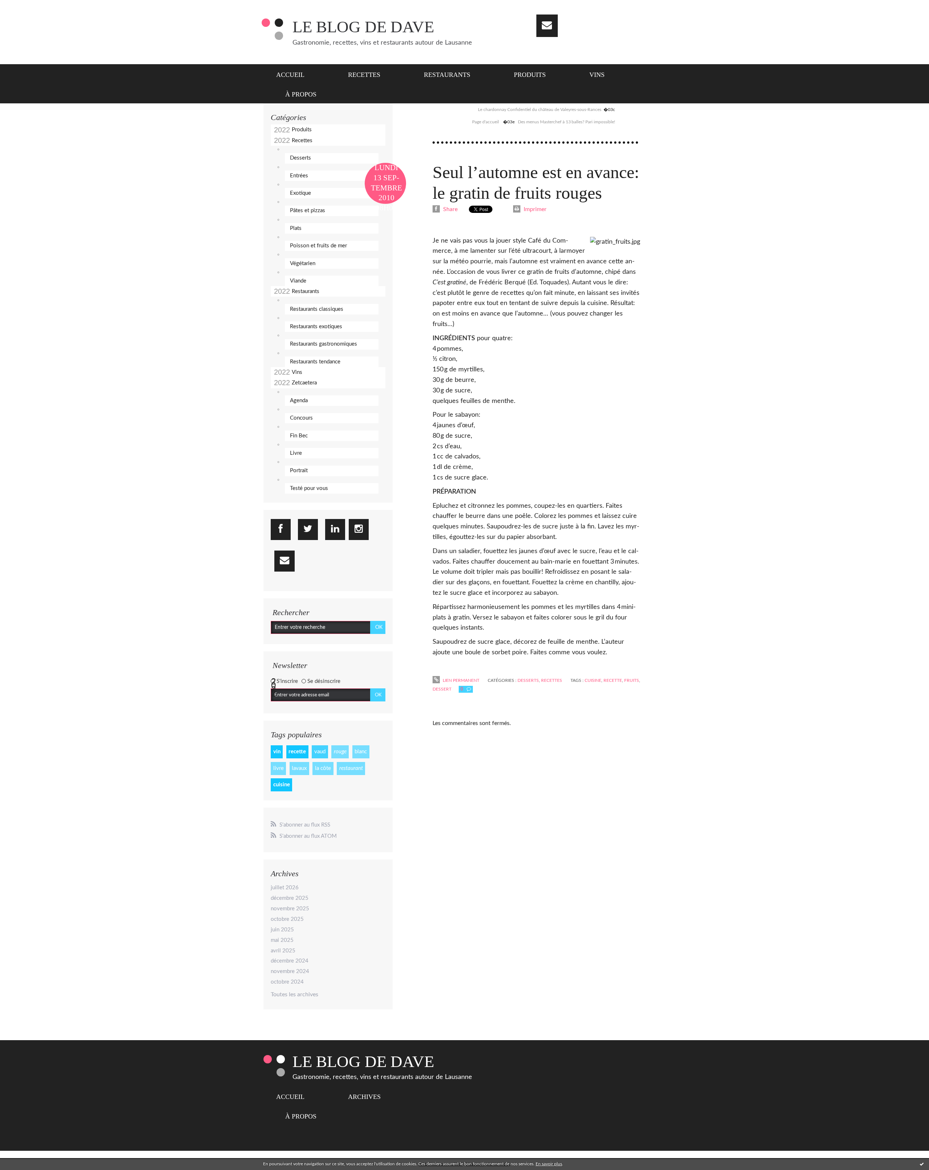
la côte (323, 768)
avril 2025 (283, 950)
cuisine (281, 784)
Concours (301, 418)
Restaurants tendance (315, 361)
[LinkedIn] (335, 529)
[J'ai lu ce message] (922, 1164)
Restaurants (447, 74)
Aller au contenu (25, 6)
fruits (631, 680)
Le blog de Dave (363, 27)
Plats (296, 228)
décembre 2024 (289, 961)
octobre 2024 (287, 982)
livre (278, 768)
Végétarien (302, 263)
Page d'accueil (485, 122)
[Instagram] (359, 529)
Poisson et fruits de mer (318, 245)
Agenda (299, 400)
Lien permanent (460, 680)
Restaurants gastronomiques (323, 344)
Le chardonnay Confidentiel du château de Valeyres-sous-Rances (539, 109)
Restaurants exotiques (316, 326)
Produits (530, 74)
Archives (364, 1096)
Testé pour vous (309, 488)
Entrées (299, 175)
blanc (361, 751)
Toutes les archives (294, 994)
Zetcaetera (304, 383)
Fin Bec (299, 435)
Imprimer (534, 209)
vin (277, 751)
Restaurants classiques (316, 309)
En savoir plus (549, 1164)
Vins (597, 74)
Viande (298, 281)
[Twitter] (308, 529)
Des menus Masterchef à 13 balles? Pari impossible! (566, 122)
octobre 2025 (287, 919)
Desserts (300, 158)
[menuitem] (294, 74)
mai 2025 (282, 940)
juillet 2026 (285, 887)
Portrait (299, 470)
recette (297, 751)
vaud (320, 751)
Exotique (300, 193)
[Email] (547, 26)
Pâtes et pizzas (307, 210)
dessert (442, 689)
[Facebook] (281, 529)
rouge (340, 751)
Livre (296, 453)
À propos (300, 94)
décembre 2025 (289, 898)
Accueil (290, 74)
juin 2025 (282, 929)
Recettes (364, 74)
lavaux (299, 768)
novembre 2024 (290, 971)
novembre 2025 (290, 908)
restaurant (351, 768)
